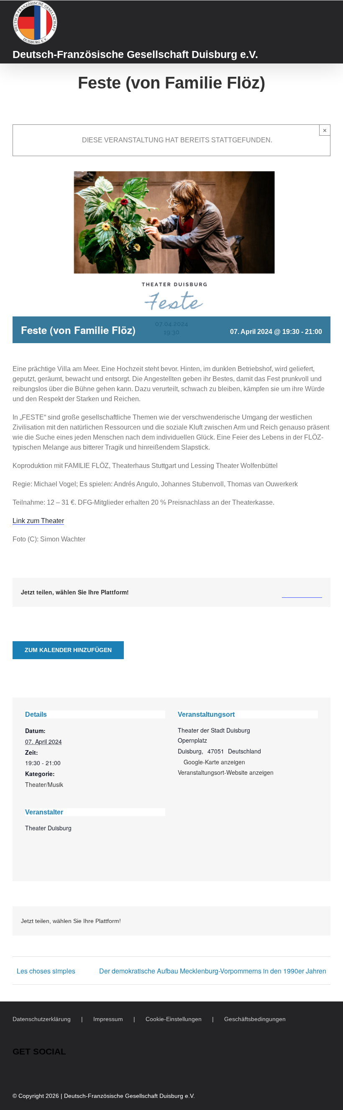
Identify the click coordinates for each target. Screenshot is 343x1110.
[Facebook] (288, 592)
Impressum (108, 1019)
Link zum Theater (38, 520)
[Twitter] (302, 592)
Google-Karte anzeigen (214, 762)
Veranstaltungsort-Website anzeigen (226, 772)
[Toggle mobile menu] (327, 9)
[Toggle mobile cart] (312, 9)
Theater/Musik (44, 784)
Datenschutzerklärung (42, 1019)
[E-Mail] (315, 592)
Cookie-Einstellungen (174, 1019)
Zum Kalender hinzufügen (68, 650)
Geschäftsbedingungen (255, 1019)
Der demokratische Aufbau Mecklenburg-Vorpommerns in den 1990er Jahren (212, 971)
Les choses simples (46, 971)
